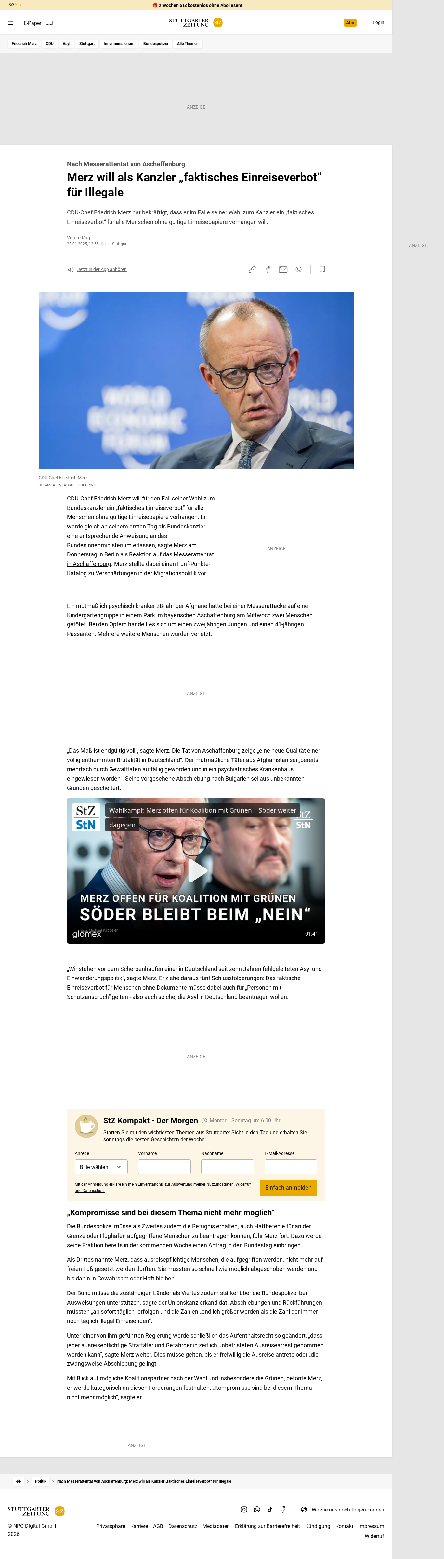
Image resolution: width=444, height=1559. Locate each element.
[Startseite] (18, 1481)
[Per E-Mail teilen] (283, 269)
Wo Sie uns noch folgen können (348, 1510)
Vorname (147, 1153)
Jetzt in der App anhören (102, 269)
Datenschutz (182, 1526)
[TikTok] (270, 1509)
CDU (50, 43)
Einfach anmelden (288, 1187)
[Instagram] (244, 1509)
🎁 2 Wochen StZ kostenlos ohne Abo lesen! (197, 5)
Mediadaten (216, 1526)
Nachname (212, 1153)
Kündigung (317, 1526)
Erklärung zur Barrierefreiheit (267, 1526)
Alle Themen (188, 43)
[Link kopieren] (252, 269)
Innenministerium (119, 43)
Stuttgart (87, 43)
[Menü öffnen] (10, 23)
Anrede (82, 1153)
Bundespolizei (155, 43)
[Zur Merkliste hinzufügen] (320, 269)
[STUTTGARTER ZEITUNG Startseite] (196, 22)
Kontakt (344, 1526)
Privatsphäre (110, 1526)
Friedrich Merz (24, 43)
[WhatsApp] (257, 1509)
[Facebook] (283, 1509)
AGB (158, 1526)
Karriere (139, 1526)
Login (378, 22)
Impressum (371, 1526)
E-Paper (32, 23)
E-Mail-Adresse (279, 1153)
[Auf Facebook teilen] (267, 269)
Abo (350, 22)
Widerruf (374, 1536)
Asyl (66, 43)
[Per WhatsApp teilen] (298, 269)
